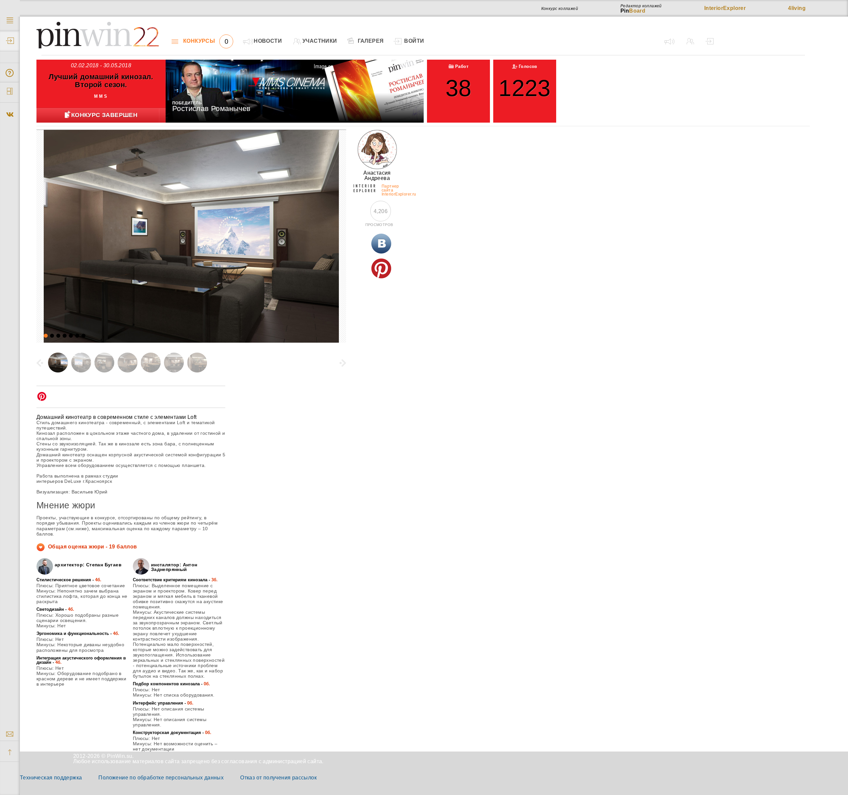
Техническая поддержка (51, 777)
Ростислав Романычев (211, 108)
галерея (371, 41)
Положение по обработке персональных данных (161, 777)
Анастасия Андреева (377, 175)
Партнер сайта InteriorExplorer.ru (391, 189)
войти (414, 41)
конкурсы (205, 41)
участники (319, 41)
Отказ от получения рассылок (278, 777)
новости (268, 41)
